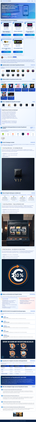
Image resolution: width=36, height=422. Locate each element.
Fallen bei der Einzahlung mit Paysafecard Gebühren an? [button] (11, 395)
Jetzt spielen (6, 34)
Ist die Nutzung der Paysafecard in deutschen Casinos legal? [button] (12, 401)
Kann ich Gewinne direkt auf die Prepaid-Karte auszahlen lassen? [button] (12, 389)
